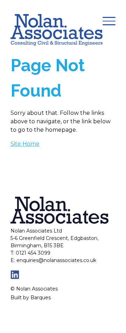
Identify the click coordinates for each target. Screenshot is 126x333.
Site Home (25, 144)
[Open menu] (109, 21)
